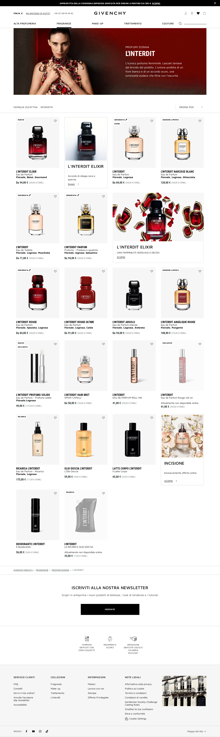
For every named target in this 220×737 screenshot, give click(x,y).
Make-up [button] (97, 23)
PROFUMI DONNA (137, 47)
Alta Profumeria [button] (25, 23)
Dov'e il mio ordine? (24, 693)
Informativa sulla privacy (138, 684)
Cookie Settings (137, 718)
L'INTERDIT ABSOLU (124, 322)
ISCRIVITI (110, 609)
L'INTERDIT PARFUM (75, 247)
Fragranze (56, 684)
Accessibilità (20, 704)
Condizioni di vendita (136, 697)
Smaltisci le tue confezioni (139, 709)
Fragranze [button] (64, 23)
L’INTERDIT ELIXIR (26, 171)
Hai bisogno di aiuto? (38, 13)
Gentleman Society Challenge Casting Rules (141, 703)
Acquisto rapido (42, 162)
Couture (168, 23)
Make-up (55, 688)
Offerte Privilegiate (98, 697)
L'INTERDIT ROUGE (26, 322)
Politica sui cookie (134, 688)
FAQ (16, 684)
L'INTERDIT (119, 171)
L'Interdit (55, 697)
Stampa (92, 693)
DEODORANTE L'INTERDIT (30, 544)
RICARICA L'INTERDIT (28, 468)
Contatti (18, 688)
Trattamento (57, 693)
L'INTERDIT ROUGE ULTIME (79, 322)
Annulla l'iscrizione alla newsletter (23, 699)
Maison (91, 684)
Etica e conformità (135, 713)
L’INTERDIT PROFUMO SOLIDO (33, 394)
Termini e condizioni (135, 693)
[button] (186, 13)
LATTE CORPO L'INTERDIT (127, 468)
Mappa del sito (195, 731)
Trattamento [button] (132, 23)
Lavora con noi (96, 688)
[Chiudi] (215, 3)
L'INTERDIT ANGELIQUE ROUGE (178, 322)
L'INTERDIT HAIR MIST (77, 394)
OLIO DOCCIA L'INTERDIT (78, 468)
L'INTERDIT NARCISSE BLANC (177, 171)
